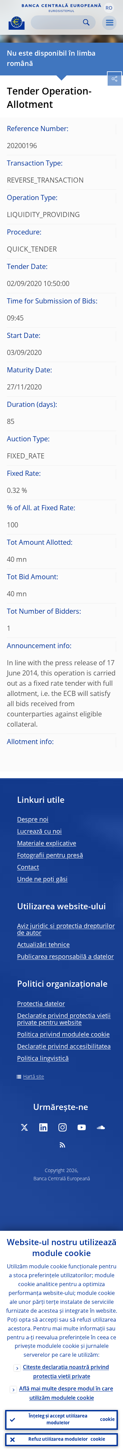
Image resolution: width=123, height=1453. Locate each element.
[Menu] (109, 23)
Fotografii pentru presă (50, 856)
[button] (109, 8)
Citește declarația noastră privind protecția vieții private (66, 1372)
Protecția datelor (41, 1004)
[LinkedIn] (43, 1127)
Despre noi (33, 820)
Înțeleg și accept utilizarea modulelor (72, 1419)
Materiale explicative (46, 844)
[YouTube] (81, 1127)
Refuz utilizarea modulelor (66, 1439)
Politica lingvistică (43, 1059)
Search (86, 22)
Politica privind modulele (63, 1035)
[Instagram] (62, 1127)
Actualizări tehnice (43, 945)
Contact (28, 868)
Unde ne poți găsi (42, 880)
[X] (24, 1127)
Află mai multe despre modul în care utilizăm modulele (66, 1393)
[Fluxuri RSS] (62, 1145)
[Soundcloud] (101, 1127)
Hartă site (33, 1076)
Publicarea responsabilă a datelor (65, 957)
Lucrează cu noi (39, 832)
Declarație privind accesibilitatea (64, 1047)
